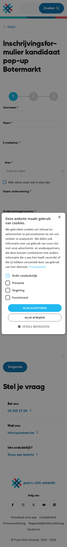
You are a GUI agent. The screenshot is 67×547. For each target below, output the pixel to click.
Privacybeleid (37, 267)
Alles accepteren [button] (35, 308)
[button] (33, 327)
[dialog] (33, 273)
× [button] (59, 217)
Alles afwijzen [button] (35, 317)
